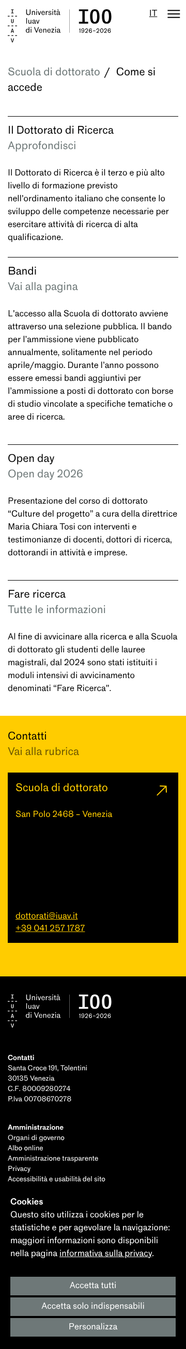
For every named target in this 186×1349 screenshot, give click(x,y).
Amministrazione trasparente (53, 1159)
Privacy (19, 1169)
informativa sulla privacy (105, 1254)
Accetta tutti (93, 1286)
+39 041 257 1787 (50, 929)
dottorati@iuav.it (47, 916)
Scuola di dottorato (54, 72)
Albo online (25, 1148)
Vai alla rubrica (43, 752)
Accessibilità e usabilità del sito (56, 1179)
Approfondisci (42, 146)
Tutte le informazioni (57, 610)
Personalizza (93, 1327)
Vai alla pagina (43, 287)
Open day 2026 (45, 474)
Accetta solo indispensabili (93, 1306)
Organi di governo (36, 1138)
